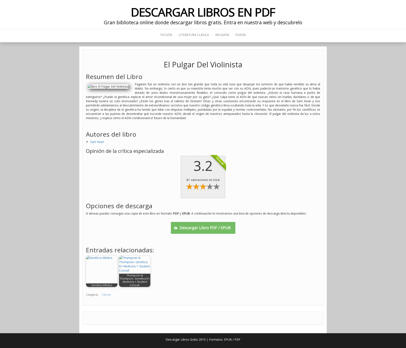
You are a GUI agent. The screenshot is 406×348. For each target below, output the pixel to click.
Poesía (240, 35)
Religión (222, 35)
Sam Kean (97, 142)
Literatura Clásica (193, 35)
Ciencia (106, 294)
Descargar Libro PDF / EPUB (205, 227)
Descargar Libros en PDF (203, 12)
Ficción (166, 35)
